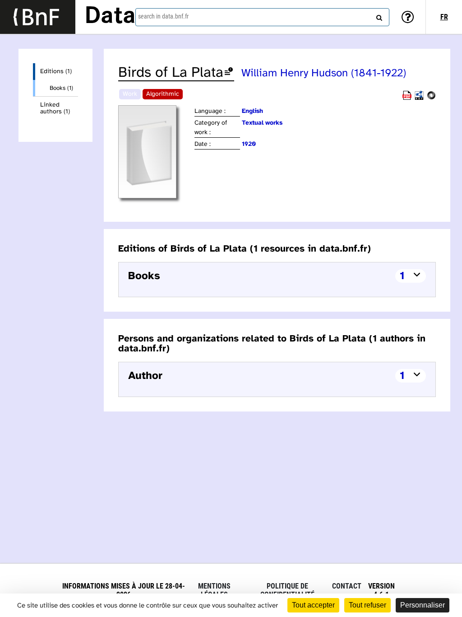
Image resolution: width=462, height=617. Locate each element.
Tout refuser (367, 605)
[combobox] (262, 17)
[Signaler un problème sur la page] (228, 72)
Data (110, 16)
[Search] (378, 15)
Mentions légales (214, 590)
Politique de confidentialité (287, 590)
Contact (346, 586)
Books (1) (61, 88)
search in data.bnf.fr (163, 16)
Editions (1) (56, 71)
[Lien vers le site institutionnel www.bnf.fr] (37, 17)
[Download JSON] (431, 98)
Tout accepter (313, 605)
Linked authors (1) (55, 108)
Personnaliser (422, 605)
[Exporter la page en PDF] (406, 98)
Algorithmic (162, 94)
